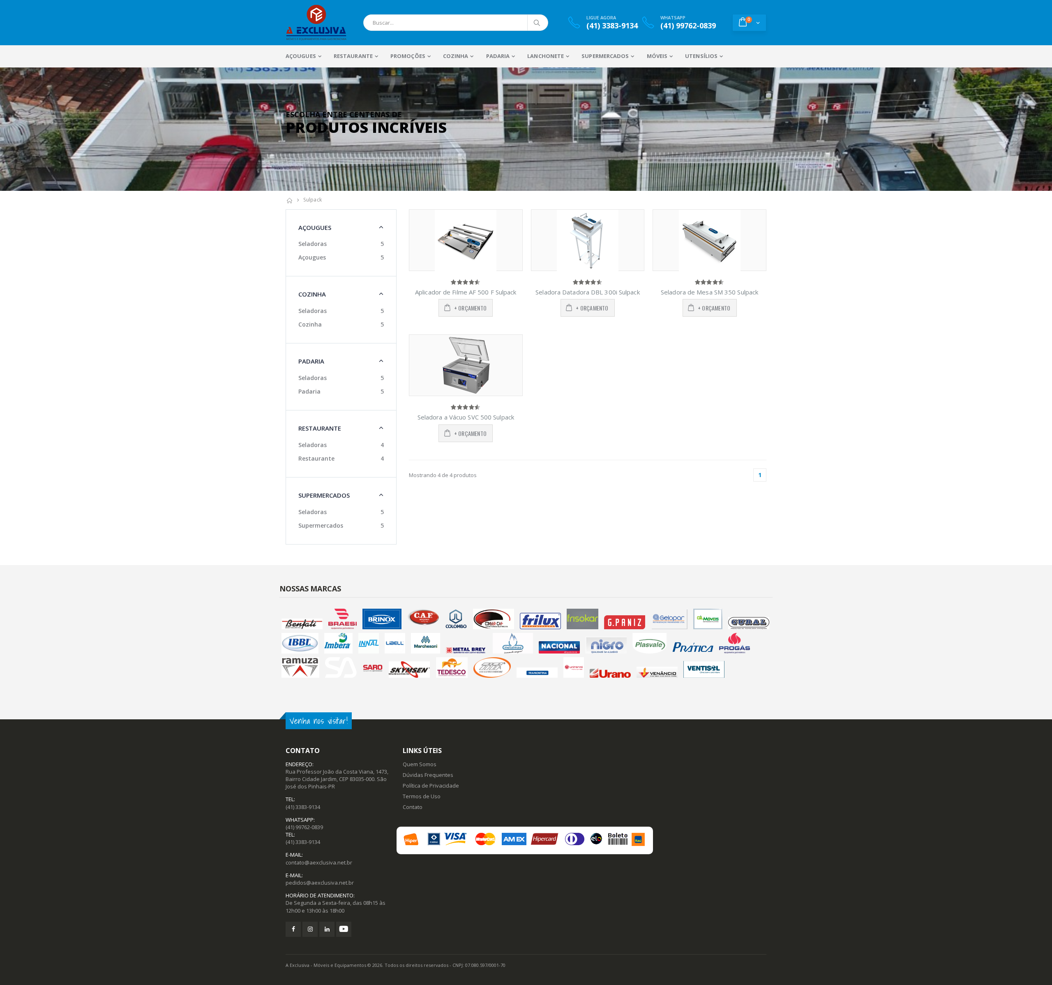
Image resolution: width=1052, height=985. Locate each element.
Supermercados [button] (324, 495)
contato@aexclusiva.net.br (319, 862)
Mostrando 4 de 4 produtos (443, 475)
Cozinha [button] (312, 294)
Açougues (312, 257)
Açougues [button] (314, 227)
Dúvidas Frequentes (428, 775)
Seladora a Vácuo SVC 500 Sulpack (466, 417)
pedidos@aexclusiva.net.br (320, 882)
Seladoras (312, 244)
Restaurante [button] (319, 428)
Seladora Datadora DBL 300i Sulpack (587, 292)
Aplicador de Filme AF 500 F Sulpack (466, 292)
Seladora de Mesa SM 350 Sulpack (709, 292)
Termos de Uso (422, 796)
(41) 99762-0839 (304, 827)
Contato (412, 807)
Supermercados (320, 525)
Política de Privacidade (431, 785)
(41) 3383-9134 (303, 807)
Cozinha (310, 324)
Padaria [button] (311, 361)
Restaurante (316, 458)
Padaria (309, 391)
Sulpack (312, 199)
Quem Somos (419, 764)
